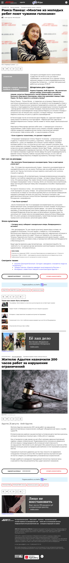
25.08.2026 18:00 (6, 356)
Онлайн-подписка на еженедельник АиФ (26, 521)
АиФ (17, 64)
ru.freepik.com (11, 414)
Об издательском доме (21, 519)
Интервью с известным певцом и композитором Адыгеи (35, 269)
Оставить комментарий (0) (53, 276)
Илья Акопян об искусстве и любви (19, 326)
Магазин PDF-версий (50, 519)
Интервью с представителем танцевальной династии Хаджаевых (27, 314)
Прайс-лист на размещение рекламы (50, 521)
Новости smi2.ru (8, 351)
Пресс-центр (33, 519)
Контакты (40, 519)
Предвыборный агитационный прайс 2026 (27, 523)
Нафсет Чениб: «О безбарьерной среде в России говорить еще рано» (28, 308)
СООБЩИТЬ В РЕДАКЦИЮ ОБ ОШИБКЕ (50, 523)
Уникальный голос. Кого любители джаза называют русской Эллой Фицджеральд (32, 320)
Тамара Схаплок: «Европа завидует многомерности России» (36, 267)
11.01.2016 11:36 (5, 7)
